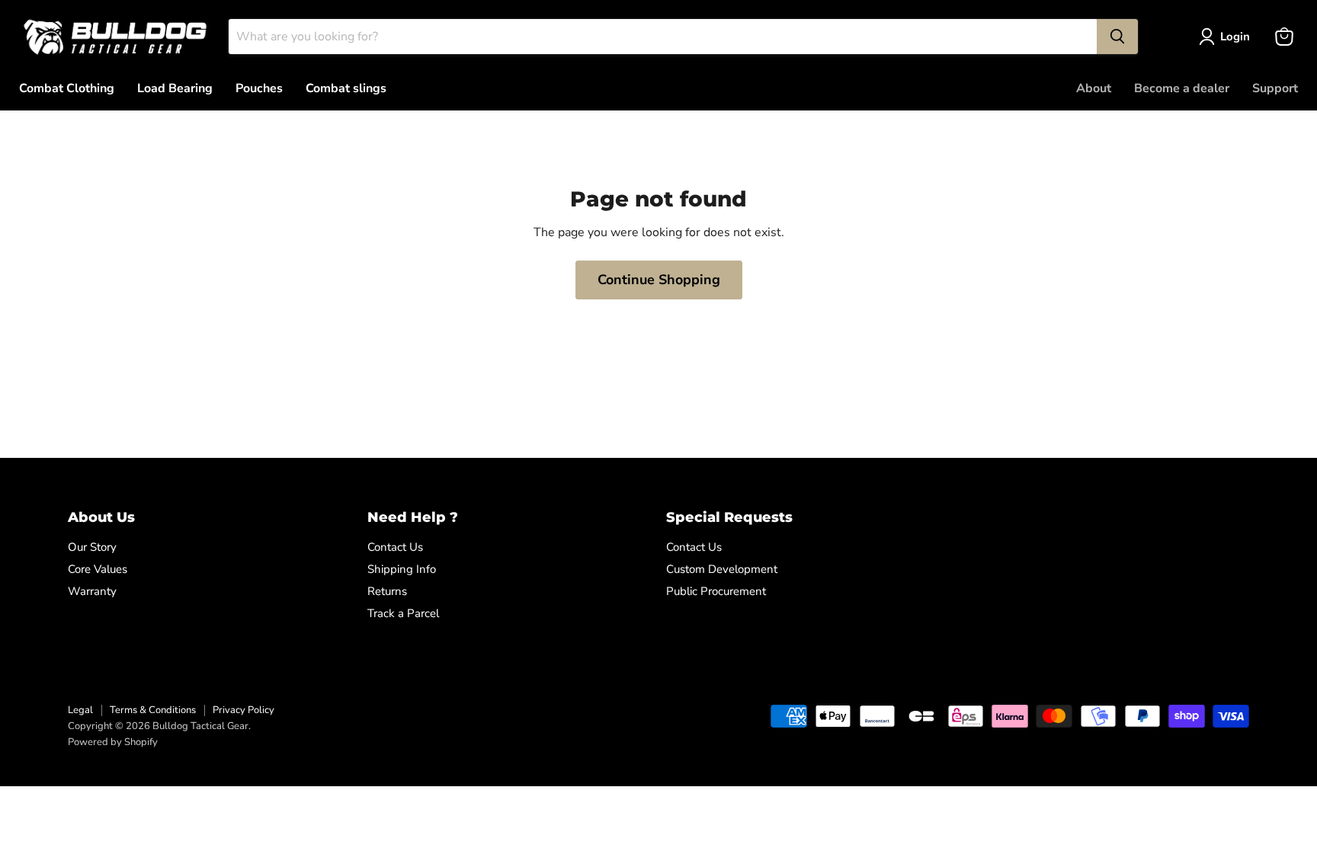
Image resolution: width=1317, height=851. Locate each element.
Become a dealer (1181, 88)
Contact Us (395, 547)
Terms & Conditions (153, 710)
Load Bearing (175, 88)
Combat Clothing (66, 88)
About (1093, 88)
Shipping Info (401, 569)
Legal (80, 710)
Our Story (92, 547)
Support (1275, 88)
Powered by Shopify (113, 742)
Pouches (259, 88)
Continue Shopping (659, 279)
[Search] (1117, 36)
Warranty (92, 591)
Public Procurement (716, 591)
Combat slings (346, 88)
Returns (387, 591)
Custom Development (721, 569)
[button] (1227, 36)
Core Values (97, 569)
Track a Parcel (403, 613)
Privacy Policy (243, 710)
